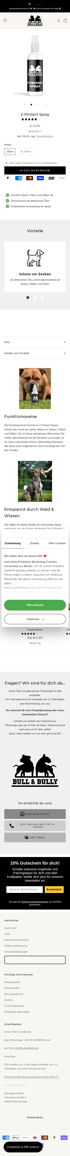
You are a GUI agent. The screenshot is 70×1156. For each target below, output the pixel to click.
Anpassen (33, 619)
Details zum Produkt (16, 353)
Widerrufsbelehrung (15, 946)
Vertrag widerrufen (35, 960)
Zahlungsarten (12, 982)
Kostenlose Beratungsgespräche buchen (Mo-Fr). (31, 1077)
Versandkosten (44, 136)
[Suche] (58, 20)
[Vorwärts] (45, 104)
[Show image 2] (35, 104)
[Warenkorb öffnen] (65, 20)
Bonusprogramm (13, 994)
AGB (7, 934)
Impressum (10, 928)
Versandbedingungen (16, 951)
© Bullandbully (35, 1117)
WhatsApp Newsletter (17, 1012)
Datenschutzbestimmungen (35, 902)
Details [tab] (34, 543)
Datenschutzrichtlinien (16, 940)
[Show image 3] (39, 104)
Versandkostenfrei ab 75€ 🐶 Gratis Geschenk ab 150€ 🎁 (35, 8)
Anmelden (54, 889)
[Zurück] (24, 104)
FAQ (7, 342)
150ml (9, 151)
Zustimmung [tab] (12, 543)
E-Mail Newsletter (14, 1006)
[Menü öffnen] (5, 20)
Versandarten (11, 988)
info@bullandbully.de (26, 1048)
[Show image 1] (31, 104)
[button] (30, 119)
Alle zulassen (35, 605)
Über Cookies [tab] (57, 543)
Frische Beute (35, 629)
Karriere (8, 1000)
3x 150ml (25, 151)
